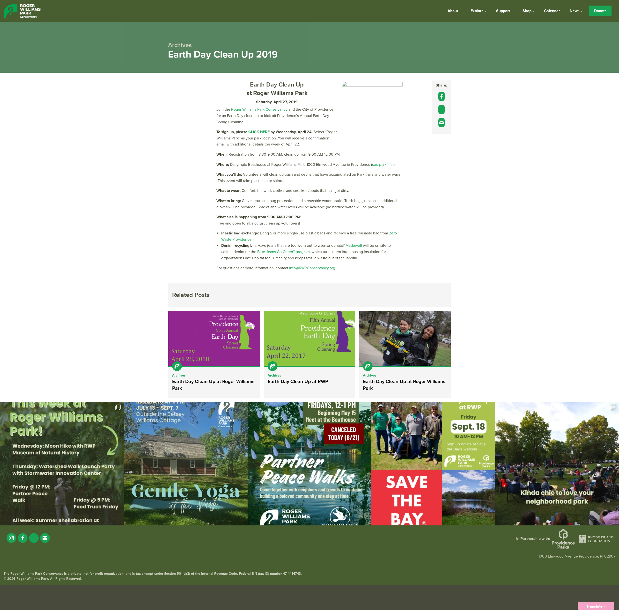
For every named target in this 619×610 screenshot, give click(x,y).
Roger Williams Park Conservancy (259, 109)
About (453, 10)
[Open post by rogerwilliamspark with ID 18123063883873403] (309, 463)
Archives (179, 375)
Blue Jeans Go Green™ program (283, 251)
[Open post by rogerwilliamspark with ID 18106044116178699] (433, 463)
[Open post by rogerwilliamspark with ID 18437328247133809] (557, 463)
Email (45, 538)
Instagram (11, 538)
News (575, 10)
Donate (600, 10)
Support (503, 10)
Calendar (552, 10)
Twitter (34, 538)
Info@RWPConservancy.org (312, 268)
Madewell (354, 245)
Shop (527, 10)
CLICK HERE (259, 132)
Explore (477, 10)
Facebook (23, 538)
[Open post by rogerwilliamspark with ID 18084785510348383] (62, 463)
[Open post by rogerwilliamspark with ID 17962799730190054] (186, 463)
